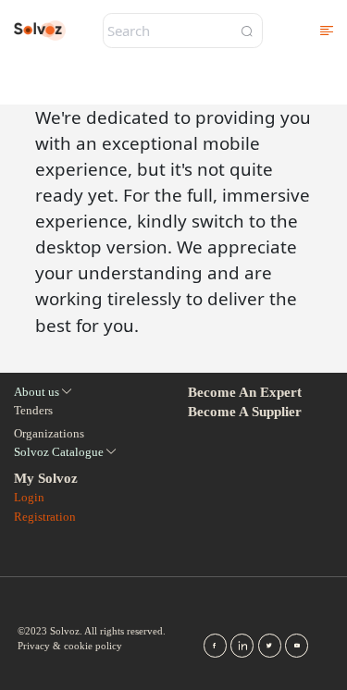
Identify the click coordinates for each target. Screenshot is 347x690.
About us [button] (36, 392)
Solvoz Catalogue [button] (59, 452)
